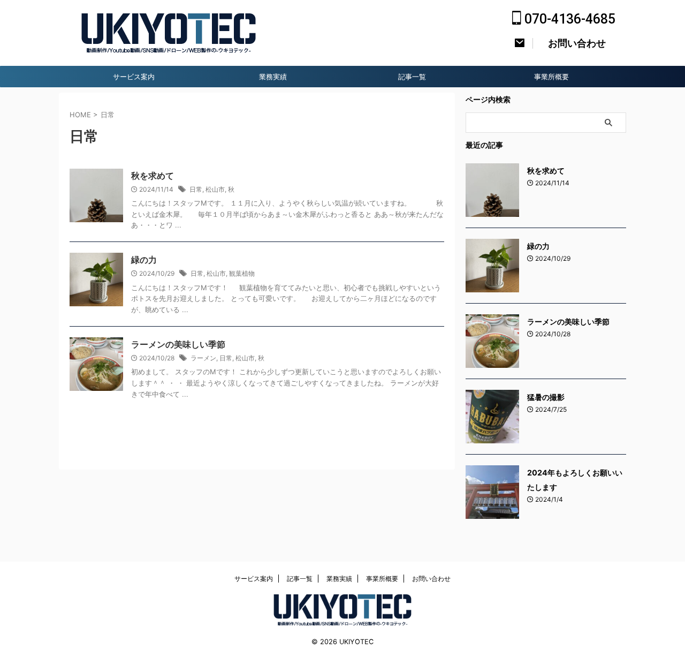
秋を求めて (152, 175)
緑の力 (144, 259)
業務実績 (273, 76)
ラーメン (203, 358)
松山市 (215, 189)
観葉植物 (242, 273)
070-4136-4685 (568, 19)
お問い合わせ (431, 579)
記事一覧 (412, 76)
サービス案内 (134, 76)
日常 (195, 189)
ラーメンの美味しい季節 (178, 344)
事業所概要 (551, 76)
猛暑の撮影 (546, 397)
